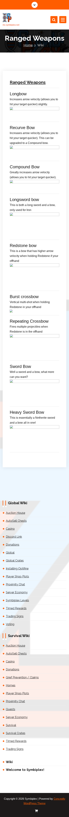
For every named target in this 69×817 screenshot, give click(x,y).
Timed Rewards (16, 608)
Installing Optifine (17, 568)
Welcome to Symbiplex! (25, 770)
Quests (10, 709)
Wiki (9, 762)
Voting (10, 624)
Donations (12, 544)
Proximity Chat (15, 584)
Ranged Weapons (28, 82)
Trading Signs (15, 616)
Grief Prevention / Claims (22, 677)
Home (28, 45)
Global (10, 552)
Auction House (15, 512)
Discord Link (14, 536)
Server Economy (17, 592)
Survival (11, 725)
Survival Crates (15, 733)
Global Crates (15, 560)
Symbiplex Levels (17, 600)
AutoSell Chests (16, 520)
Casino (10, 528)
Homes (10, 685)
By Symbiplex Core (22, 33)
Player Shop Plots (17, 576)
